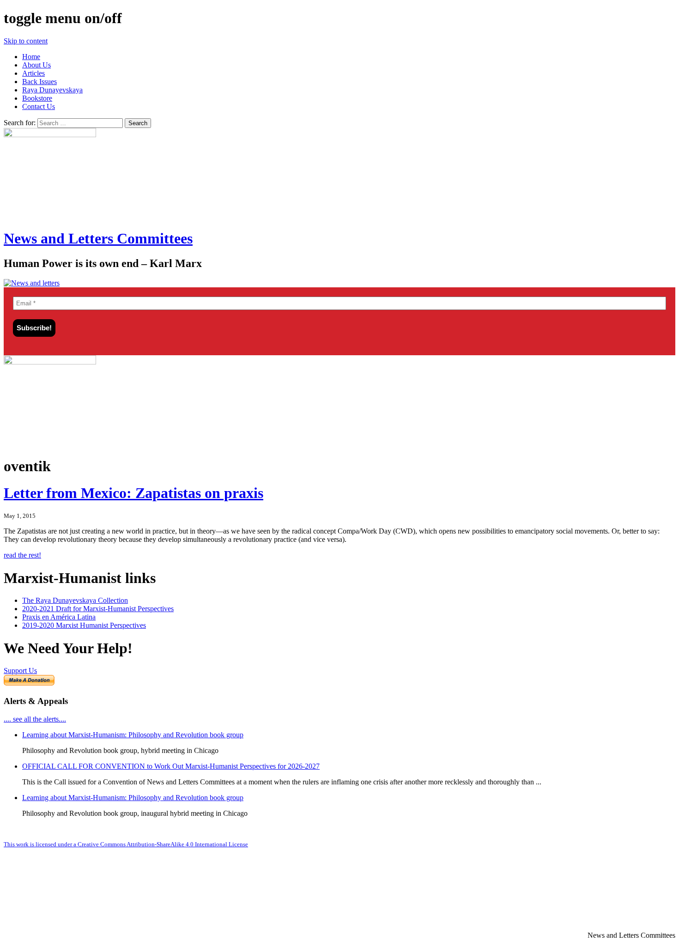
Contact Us (38, 106)
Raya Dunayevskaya (52, 90)
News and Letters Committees (98, 238)
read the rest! (22, 555)
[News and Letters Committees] (32, 283)
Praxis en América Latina (59, 617)
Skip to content (26, 41)
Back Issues (39, 81)
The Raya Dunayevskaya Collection (75, 600)
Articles (33, 73)
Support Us (20, 670)
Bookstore (37, 98)
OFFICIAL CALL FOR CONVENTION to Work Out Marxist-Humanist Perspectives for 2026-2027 (171, 766)
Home (31, 57)
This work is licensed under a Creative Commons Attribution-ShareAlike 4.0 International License (126, 844)
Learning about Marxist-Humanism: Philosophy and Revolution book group (132, 735)
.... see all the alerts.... (35, 719)
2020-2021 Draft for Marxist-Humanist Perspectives (98, 609)
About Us (36, 65)
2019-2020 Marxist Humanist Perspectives (84, 625)
